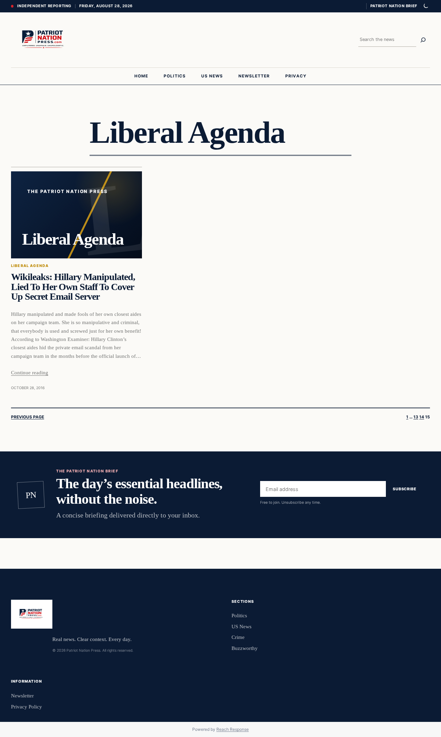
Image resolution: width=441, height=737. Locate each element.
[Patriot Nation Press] (44, 40)
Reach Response (232, 729)
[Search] (423, 40)
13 (415, 417)
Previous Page (27, 417)
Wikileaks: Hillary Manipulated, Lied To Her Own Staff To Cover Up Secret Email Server (73, 287)
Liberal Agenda (30, 266)
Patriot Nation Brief (393, 5)
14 (421, 417)
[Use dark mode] (425, 6)
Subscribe (405, 489)
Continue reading (29, 372)
